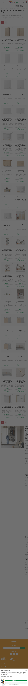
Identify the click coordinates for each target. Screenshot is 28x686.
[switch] (3, 684)
